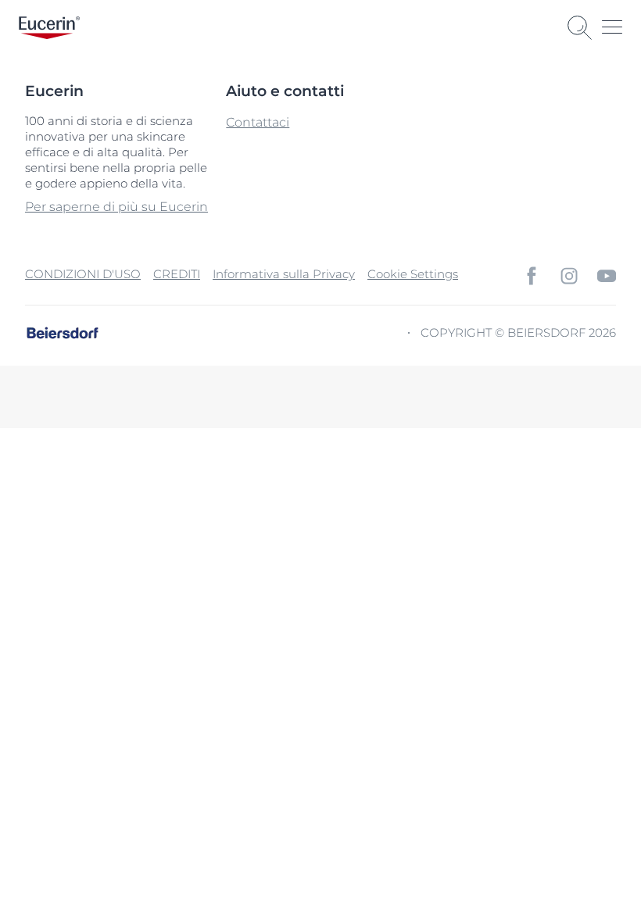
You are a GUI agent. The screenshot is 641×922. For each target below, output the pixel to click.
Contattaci (257, 122)
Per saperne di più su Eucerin (116, 206)
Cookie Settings (412, 273)
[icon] (531, 275)
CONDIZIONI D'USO (83, 273)
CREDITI (176, 273)
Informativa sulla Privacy (284, 273)
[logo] (49, 27)
